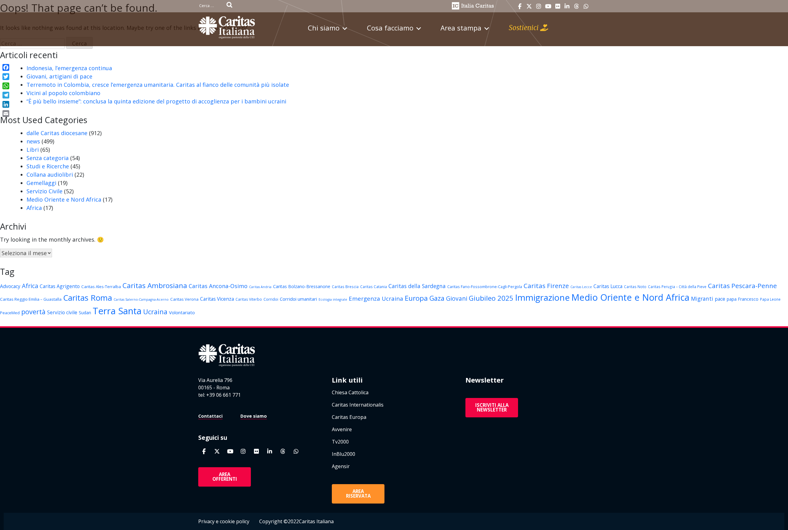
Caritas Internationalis (358, 404)
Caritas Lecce (581, 287)
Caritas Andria (260, 287)
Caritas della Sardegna (417, 286)
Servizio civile (62, 312)
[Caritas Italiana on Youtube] (548, 6)
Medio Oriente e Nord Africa (63, 199)
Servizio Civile (44, 191)
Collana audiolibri (49, 174)
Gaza (436, 298)
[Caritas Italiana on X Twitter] (529, 6)
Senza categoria (47, 158)
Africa (34, 207)
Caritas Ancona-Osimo (218, 286)
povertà (33, 311)
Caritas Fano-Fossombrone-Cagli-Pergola (484, 286)
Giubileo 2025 (491, 298)
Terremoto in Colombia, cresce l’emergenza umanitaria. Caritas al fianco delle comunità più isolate (157, 84)
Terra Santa (117, 311)
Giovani (456, 299)
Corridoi (270, 299)
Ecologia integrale (333, 299)
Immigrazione (542, 297)
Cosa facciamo (390, 27)
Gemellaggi (41, 183)
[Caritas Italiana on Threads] (576, 6)
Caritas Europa (349, 417)
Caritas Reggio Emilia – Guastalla (31, 299)
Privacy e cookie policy (223, 521)
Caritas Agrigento (60, 286)
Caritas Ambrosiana (155, 285)
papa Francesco (742, 299)
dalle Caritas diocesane (56, 133)
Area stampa (460, 27)
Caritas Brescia (345, 286)
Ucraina (155, 311)
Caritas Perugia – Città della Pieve (677, 286)
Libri (32, 149)
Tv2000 (340, 441)
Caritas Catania (373, 286)
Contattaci (210, 416)
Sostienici (524, 27)
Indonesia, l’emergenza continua (69, 68)
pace (720, 298)
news (33, 141)
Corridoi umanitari (298, 299)
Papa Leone (770, 299)
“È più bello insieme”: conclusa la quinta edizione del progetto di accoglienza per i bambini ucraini (156, 101)
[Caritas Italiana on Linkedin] (567, 6)
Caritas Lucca (607, 286)
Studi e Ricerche (47, 166)
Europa (416, 298)
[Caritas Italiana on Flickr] (557, 6)
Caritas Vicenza (217, 298)
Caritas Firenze (546, 285)
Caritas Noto (635, 286)
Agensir (341, 466)
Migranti (702, 298)
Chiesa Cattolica (350, 392)
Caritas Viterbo (248, 299)
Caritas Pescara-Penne (742, 285)
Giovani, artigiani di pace (59, 76)
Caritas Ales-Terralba (101, 286)
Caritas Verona (184, 299)
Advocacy (10, 286)
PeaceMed (10, 312)
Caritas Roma (87, 297)
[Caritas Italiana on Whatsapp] (586, 6)
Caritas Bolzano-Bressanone (301, 286)
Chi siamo (324, 27)
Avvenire (342, 429)
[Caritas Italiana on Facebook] (519, 6)
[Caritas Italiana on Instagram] (538, 6)
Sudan (85, 312)
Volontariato (182, 312)
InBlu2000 (343, 454)
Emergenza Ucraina (376, 298)
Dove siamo (253, 416)
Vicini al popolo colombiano (63, 93)
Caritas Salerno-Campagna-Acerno (141, 299)
